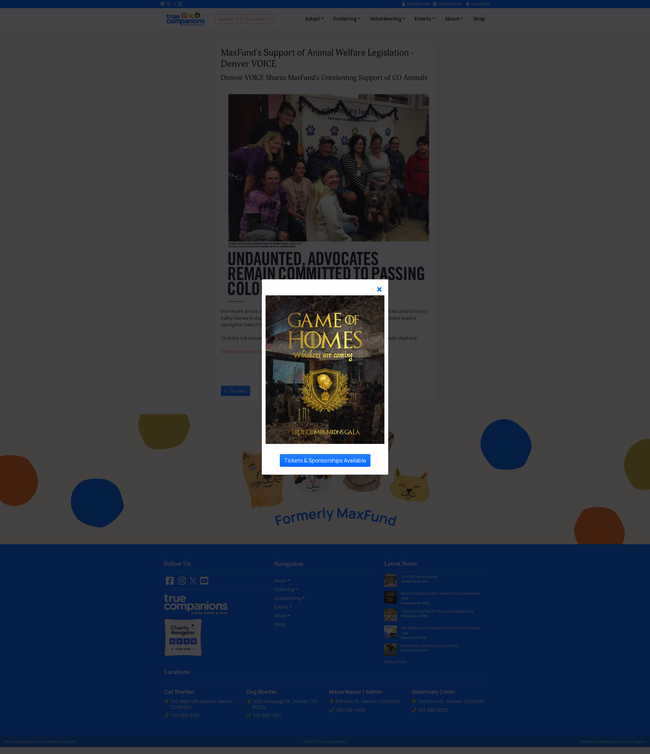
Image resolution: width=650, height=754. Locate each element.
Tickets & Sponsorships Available (325, 460)
